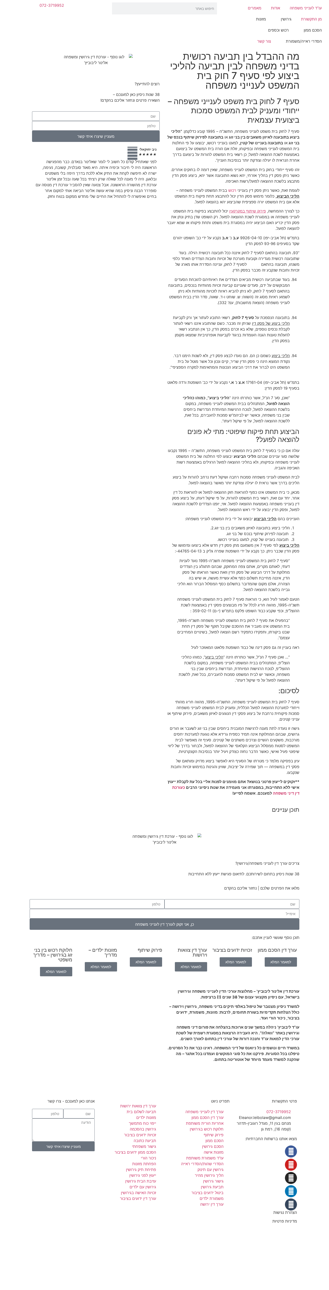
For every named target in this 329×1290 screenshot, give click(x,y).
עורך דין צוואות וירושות (192, 952)
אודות (275, 8)
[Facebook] (291, 1151)
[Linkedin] (291, 1191)
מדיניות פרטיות (284, 1221)
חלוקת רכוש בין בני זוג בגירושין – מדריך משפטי (52, 955)
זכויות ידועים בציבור (232, 950)
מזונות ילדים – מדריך (103, 952)
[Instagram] (291, 1178)
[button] (233, 820)
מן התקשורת (311, 19)
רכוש (232, 190)
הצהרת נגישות (285, 1212)
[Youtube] (291, 1165)
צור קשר (264, 41)
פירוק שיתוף (150, 950)
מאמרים (254, 8)
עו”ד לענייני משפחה (306, 8)
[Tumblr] (291, 1204)
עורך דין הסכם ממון (277, 950)
